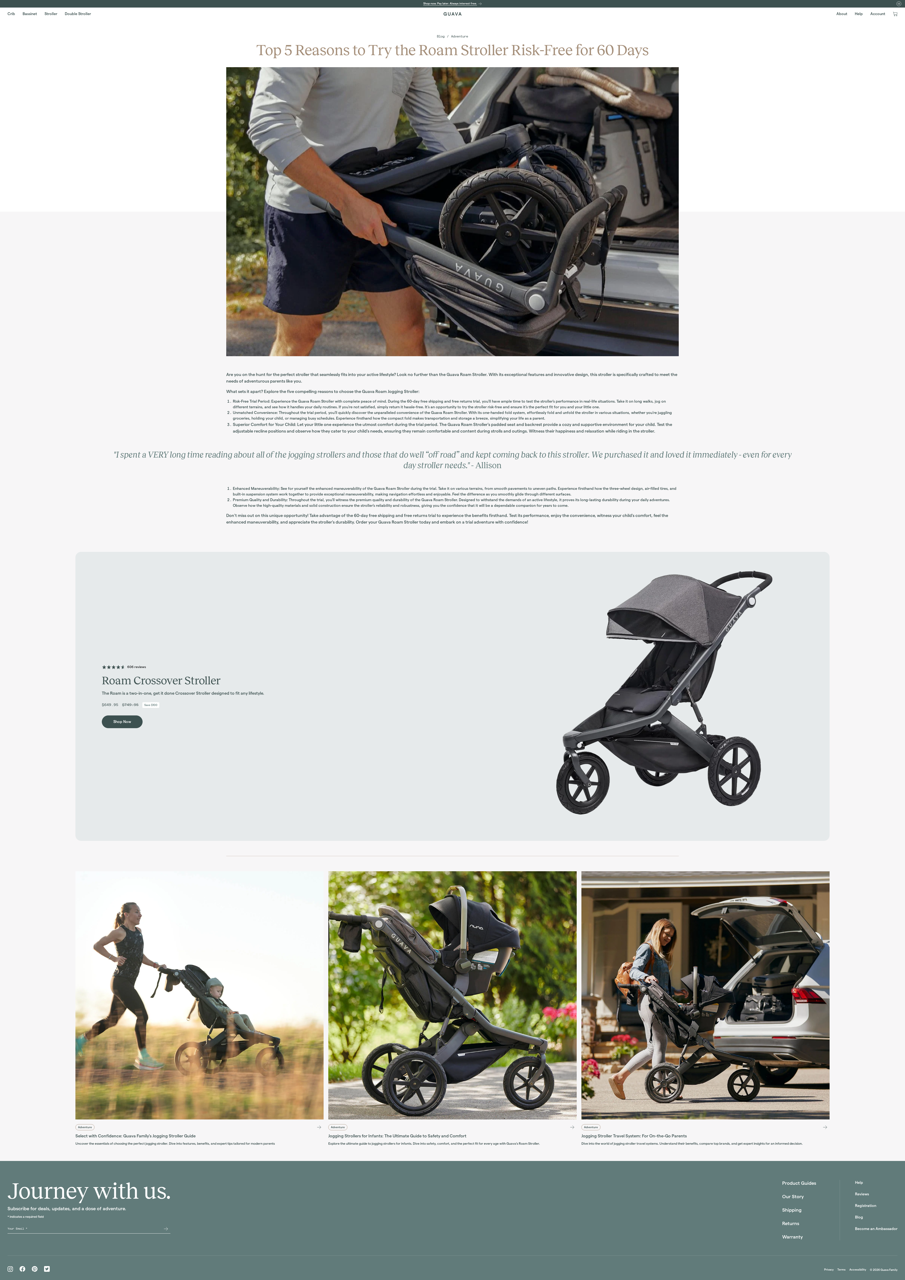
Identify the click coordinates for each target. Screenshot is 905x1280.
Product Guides (799, 1183)
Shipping (792, 1210)
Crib (11, 14)
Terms (841, 1269)
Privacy (829, 1269)
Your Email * (17, 1228)
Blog (440, 36)
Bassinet (30, 14)
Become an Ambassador (876, 1229)
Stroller (51, 14)
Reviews (862, 1194)
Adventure (459, 36)
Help (859, 14)
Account (877, 14)
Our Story (793, 1196)
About (841, 14)
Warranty (792, 1236)
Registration (865, 1206)
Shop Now (122, 722)
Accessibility (857, 1269)
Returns (790, 1223)
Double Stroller (78, 14)
